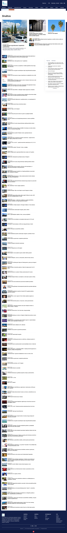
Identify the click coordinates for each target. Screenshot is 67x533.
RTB (49, 3)
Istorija (57, 515)
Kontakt (57, 3)
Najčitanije (10, 7)
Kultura (41, 7)
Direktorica (58, 518)
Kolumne (36, 518)
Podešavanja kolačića (44, 528)
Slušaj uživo (12, 9)
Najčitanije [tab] (53, 60)
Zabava (51, 7)
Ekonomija (31, 7)
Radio (57, 7)
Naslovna (44, 3)
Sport (47, 7)
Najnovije (4, 7)
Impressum (21, 528)
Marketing (53, 3)
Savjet (57, 517)
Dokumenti (58, 519)
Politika (36, 7)
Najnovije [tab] (48, 60)
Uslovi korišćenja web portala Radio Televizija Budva (32, 528)
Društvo (24, 7)
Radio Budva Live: (5, 9)
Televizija (62, 7)
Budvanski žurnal (17, 7)
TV (45, 517)
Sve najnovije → (55, 88)
